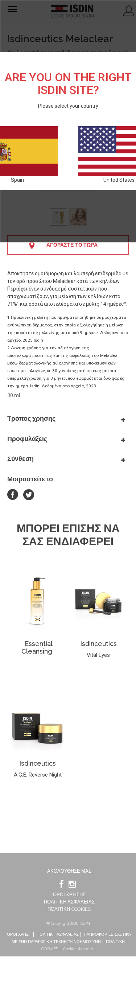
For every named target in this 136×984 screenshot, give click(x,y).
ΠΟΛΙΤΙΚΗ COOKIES (69, 909)
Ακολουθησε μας (69, 871)
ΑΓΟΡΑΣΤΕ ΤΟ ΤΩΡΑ (72, 245)
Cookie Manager (78, 949)
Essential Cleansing (37, 647)
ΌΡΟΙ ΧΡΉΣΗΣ (69, 894)
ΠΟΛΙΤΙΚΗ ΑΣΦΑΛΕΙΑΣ (69, 902)
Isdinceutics (98, 643)
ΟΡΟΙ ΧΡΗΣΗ (19, 934)
